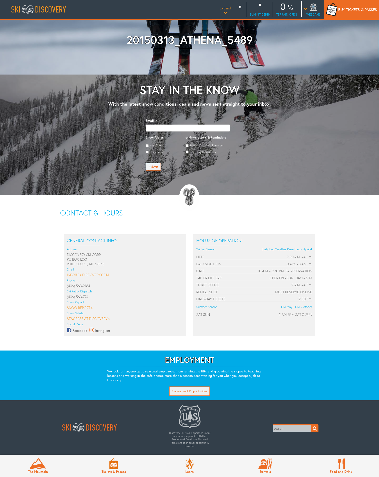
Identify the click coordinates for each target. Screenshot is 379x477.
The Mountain (38, 471)
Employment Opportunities (189, 391)
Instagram (102, 330)
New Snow (156, 145)
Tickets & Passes (114, 471)
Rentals (265, 471)
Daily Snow (156, 152)
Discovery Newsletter (203, 152)
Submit (153, 167)
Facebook (80, 330)
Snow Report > (80, 307)
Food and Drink (341, 471)
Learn (189, 471)
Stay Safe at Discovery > (88, 318)
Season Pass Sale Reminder (206, 145)
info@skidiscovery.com (88, 274)
